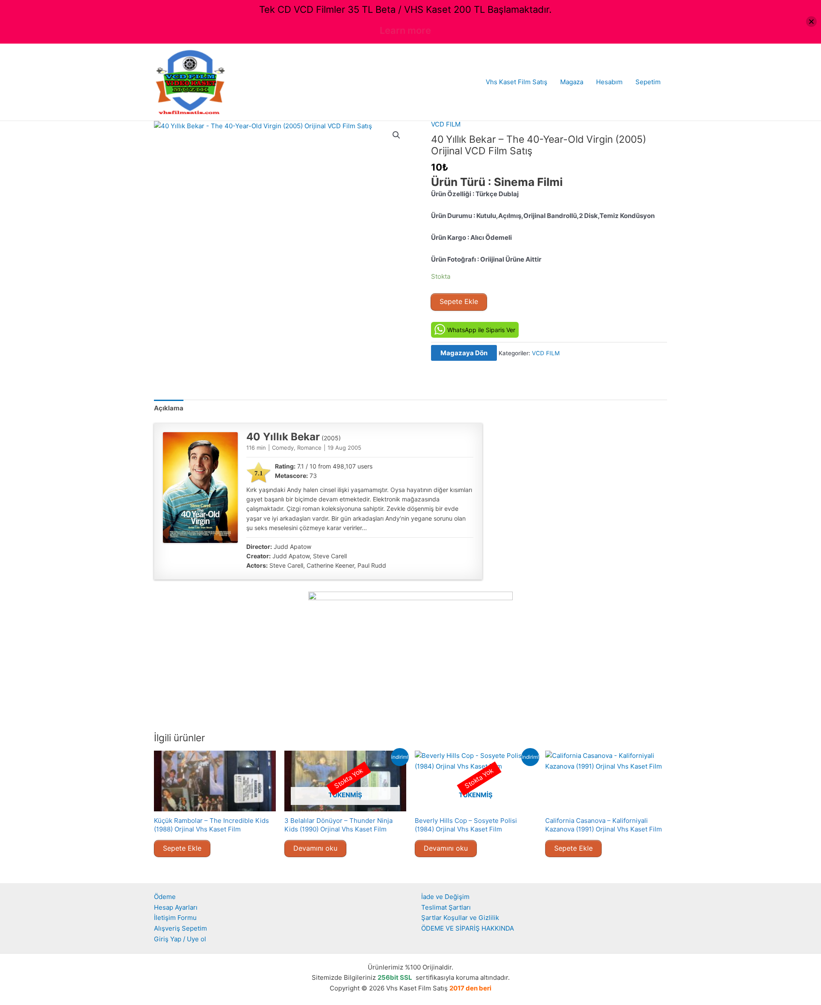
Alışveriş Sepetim (180, 928)
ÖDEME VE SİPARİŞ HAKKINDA (467, 928)
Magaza (571, 82)
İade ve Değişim (445, 897)
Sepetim (648, 82)
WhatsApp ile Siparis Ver (481, 329)
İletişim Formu (175, 918)
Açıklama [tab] (168, 408)
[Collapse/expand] (811, 21)
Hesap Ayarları (176, 907)
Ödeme (165, 897)
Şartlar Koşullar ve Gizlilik (460, 918)
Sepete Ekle (459, 301)
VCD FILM (446, 124)
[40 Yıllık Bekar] (200, 487)
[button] (396, 135)
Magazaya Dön (463, 353)
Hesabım (609, 82)
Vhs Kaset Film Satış (516, 82)
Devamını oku (315, 848)
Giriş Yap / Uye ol (180, 939)
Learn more (405, 30)
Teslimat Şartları (446, 907)
